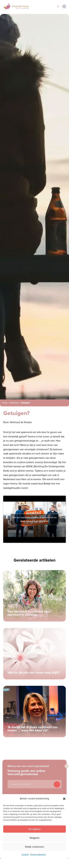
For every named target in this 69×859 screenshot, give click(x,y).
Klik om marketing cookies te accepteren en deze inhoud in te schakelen (34, 519)
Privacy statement (38, 854)
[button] (64, 798)
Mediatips (14, 403)
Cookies (25, 854)
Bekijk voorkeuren (34, 846)
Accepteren (35, 829)
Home (4, 403)
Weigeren (34, 838)
